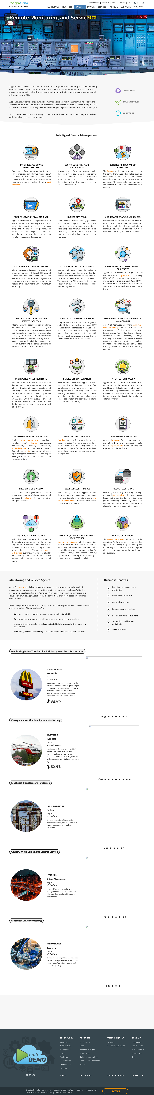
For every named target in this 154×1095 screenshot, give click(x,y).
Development (65, 1064)
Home (63, 1075)
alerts (27, 451)
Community (121, 2)
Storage (63, 1053)
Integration (65, 1068)
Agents (110, 171)
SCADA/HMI (85, 1053)
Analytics (64, 1057)
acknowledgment (19, 448)
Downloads (105, 2)
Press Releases (138, 1049)
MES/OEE (84, 1064)
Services (102, 7)
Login (129, 2)
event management (29, 440)
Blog (113, 2)
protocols (125, 275)
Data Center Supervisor (90, 1061)
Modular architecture (67, 542)
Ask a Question (94, 2)
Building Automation (89, 1057)
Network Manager (87, 1049)
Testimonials (137, 1046)
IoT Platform (85, 1042)
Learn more (67, 1092)
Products (80, 7)
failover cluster (119, 495)
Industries (67, 7)
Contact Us (128, 113)
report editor (117, 445)
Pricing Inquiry (115, 1038)
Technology (53, 7)
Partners (113, 7)
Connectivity (65, 1042)
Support (91, 7)
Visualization (65, 1061)
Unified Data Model (116, 539)
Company (138, 7)
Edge (82, 1046)
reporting (116, 440)
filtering (33, 443)
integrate (28, 498)
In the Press (137, 1053)
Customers (126, 7)
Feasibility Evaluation (116, 1046)
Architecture (65, 1046)
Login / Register (115, 1075)
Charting (61, 440)
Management (65, 1049)
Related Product (131, 102)
